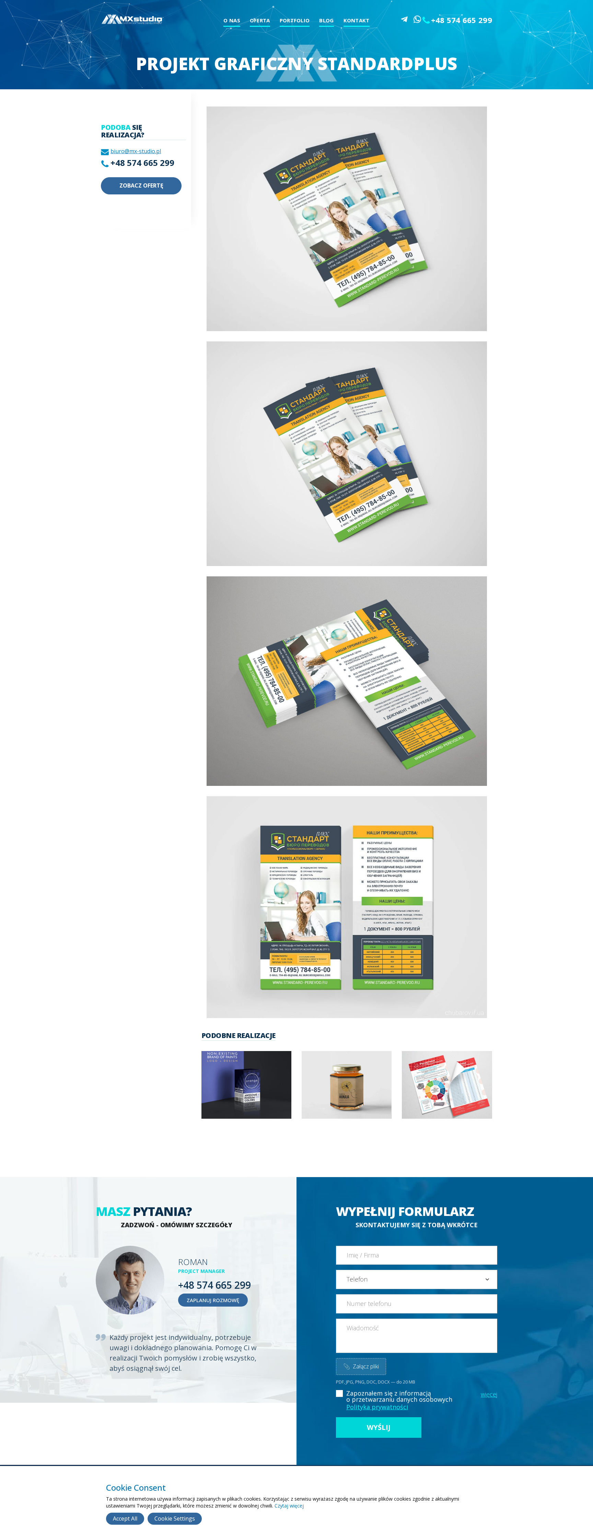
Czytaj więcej (289, 1505)
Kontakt (357, 20)
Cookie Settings (174, 1518)
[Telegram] (404, 19)
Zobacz (244, 1094)
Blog (326, 20)
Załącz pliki (361, 1366)
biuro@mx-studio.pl (136, 151)
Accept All (125, 1518)
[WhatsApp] (417, 19)
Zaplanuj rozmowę (213, 1300)
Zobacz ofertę (141, 185)
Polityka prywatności (377, 1407)
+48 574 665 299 (461, 20)
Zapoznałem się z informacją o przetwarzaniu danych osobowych (399, 1396)
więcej (489, 1394)
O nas (231, 20)
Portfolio (295, 20)
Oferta (260, 20)
